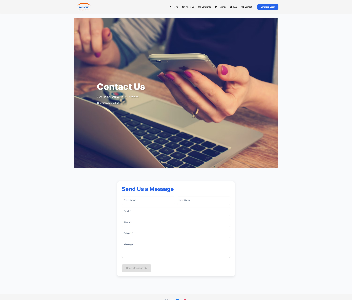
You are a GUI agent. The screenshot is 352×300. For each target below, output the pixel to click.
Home (175, 7)
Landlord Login (268, 7)
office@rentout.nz (109, 103)
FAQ (235, 7)
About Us (190, 7)
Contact (248, 7)
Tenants (222, 7)
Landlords (206, 7)
